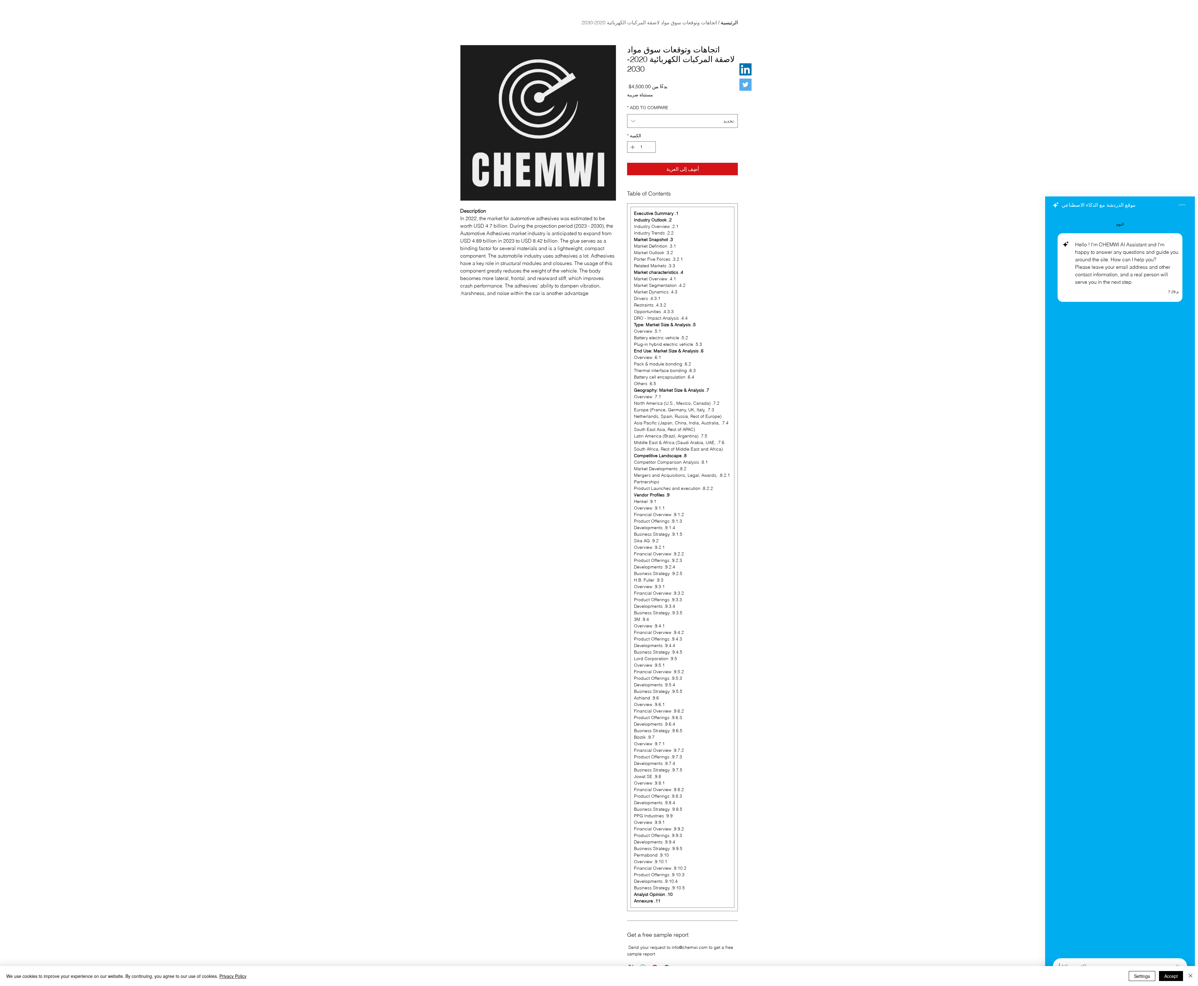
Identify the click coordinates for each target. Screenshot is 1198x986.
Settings (1142, 976)
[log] (1120, 584)
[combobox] (682, 121)
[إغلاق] (1190, 976)
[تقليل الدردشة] (1182, 205)
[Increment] (632, 147)
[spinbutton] (641, 147)
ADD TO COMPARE (647, 107)
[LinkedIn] (745, 69)
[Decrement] (651, 147)
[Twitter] (745, 85)
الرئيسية (729, 22)
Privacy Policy (232, 976)
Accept (1171, 976)
